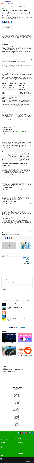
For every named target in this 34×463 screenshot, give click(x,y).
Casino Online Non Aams (17, 404)
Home (3, 6)
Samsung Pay (18, 234)
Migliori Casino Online (17, 418)
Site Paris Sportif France (17, 415)
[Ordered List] (11, 285)
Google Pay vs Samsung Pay (13, 234)
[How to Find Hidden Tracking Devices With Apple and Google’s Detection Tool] (4, 316)
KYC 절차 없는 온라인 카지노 (17, 410)
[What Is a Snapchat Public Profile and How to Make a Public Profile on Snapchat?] (4, 319)
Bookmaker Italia (17, 403)
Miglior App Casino (17, 417)
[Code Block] (15, 285)
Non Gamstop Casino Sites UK (17, 397)
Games (1, 447)
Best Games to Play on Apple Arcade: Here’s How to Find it (16, 303)
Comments (27, 300)
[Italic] (8, 285)
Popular (16, 300)
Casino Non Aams (17, 395)
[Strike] (10, 285)
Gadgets (2, 446)
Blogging (2, 455)
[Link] (16, 285)
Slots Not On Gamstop (17, 396)
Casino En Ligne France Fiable (17, 422)
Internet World (2, 450)
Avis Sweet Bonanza (17, 408)
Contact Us (19, 450)
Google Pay (12, 119)
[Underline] (9, 285)
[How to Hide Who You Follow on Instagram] (25, 337)
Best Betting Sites (17, 389)
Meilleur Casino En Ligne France (17, 400)
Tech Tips (6, 6)
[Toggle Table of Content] (10, 27)
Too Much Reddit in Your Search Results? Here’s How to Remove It (12, 3)
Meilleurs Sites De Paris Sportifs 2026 (17, 414)
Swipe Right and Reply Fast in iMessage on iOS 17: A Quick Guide (17, 259)
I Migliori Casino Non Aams (17, 401)
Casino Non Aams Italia (17, 394)
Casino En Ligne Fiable (17, 402)
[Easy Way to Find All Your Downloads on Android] (4, 308)
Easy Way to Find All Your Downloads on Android (14, 307)
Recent (6, 300)
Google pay (7, 234)
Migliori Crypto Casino (17, 423)
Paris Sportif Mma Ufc (17, 409)
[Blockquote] (14, 285)
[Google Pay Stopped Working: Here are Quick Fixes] (27, 260)
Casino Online (17, 388)
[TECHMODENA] (7, 1)
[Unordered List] (12, 285)
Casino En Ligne (17, 424)
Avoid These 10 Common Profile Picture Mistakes (6, 258)
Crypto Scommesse (17, 416)
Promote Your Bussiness (21, 453)
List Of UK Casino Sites (17, 393)
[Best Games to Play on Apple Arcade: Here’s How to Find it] (4, 304)
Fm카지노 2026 (17, 411)
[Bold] (7, 285)
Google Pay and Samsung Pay (18, 131)
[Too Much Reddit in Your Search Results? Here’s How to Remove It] (4, 312)
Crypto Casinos (17, 425)
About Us (19, 449)
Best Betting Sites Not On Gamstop (17, 392)
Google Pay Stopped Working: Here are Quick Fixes (26, 264)
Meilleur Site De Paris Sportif (17, 407)
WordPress (2, 452)
